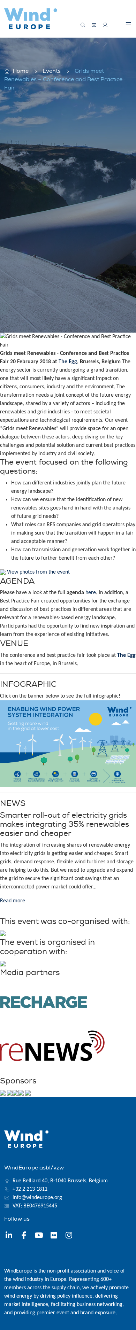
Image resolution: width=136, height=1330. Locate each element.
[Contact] (94, 25)
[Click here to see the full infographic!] (68, 743)
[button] (128, 24)
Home (21, 71)
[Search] (83, 25)
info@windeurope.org (37, 1197)
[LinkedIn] (9, 1236)
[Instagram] (69, 1236)
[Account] (105, 25)
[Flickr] (54, 1236)
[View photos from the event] (3, 572)
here (90, 593)
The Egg (68, 362)
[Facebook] (24, 1236)
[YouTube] (39, 1236)
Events (52, 71)
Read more (12, 901)
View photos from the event (38, 572)
